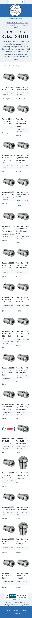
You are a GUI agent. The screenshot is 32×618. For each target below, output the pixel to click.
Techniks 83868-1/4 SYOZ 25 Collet (8, 575)
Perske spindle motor (10, 49)
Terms (8, 610)
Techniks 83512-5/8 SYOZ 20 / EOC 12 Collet (8, 441)
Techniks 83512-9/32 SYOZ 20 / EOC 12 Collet (8, 475)
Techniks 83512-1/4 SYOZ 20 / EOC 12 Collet (22, 265)
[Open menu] (28, 10)
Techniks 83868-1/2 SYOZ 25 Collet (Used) (22, 541)
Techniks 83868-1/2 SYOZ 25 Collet (8, 541)
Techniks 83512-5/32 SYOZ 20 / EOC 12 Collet (22, 407)
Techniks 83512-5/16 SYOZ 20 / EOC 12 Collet (8, 407)
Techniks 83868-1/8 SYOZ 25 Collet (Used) (22, 575)
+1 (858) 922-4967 (16, 19)
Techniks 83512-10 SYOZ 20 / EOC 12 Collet (23, 299)
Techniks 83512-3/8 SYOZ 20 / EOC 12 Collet (22, 370)
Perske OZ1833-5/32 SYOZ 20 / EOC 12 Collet (8, 121)
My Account (16, 614)
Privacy (15, 610)
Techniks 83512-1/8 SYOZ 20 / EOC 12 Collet (8, 299)
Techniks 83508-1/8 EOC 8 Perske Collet (22, 194)
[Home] (5, 23)
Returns (23, 610)
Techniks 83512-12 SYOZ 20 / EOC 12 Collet (23, 333)
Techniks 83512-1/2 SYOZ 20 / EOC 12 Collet (8, 265)
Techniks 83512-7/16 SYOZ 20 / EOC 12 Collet (22, 441)
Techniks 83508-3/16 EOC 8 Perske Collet (8, 228)
